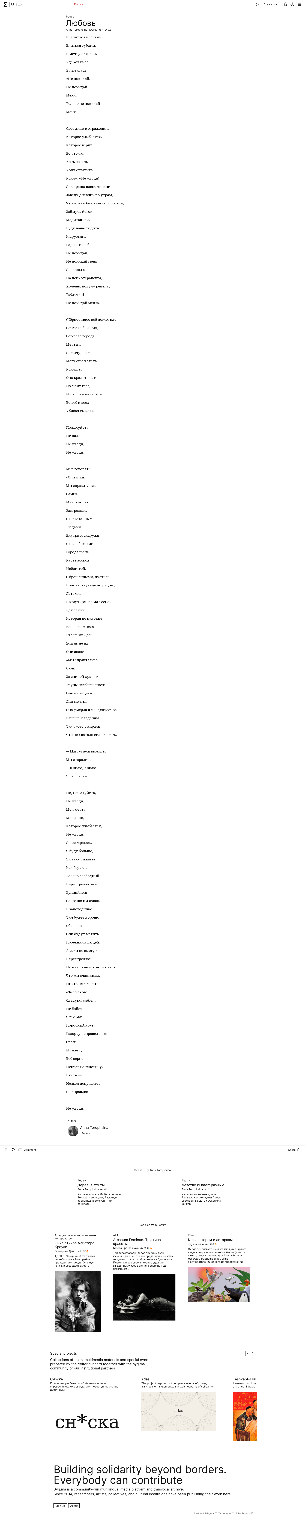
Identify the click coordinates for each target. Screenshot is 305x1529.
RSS (251, 1513)
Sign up (60, 1505)
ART (115, 1235)
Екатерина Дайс (65, 1251)
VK (219, 1513)
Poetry (70, 16)
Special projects (63, 1353)
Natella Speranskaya (126, 1248)
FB (216, 1513)
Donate (78, 4)
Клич (191, 1235)
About (74, 1505)
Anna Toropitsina (76, 29)
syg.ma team (196, 1244)
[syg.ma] (5, 4)
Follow (86, 1133)
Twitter (245, 1513)
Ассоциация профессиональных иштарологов (75, 1237)
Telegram (209, 1513)
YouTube (236, 1513)
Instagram (226, 1513)
